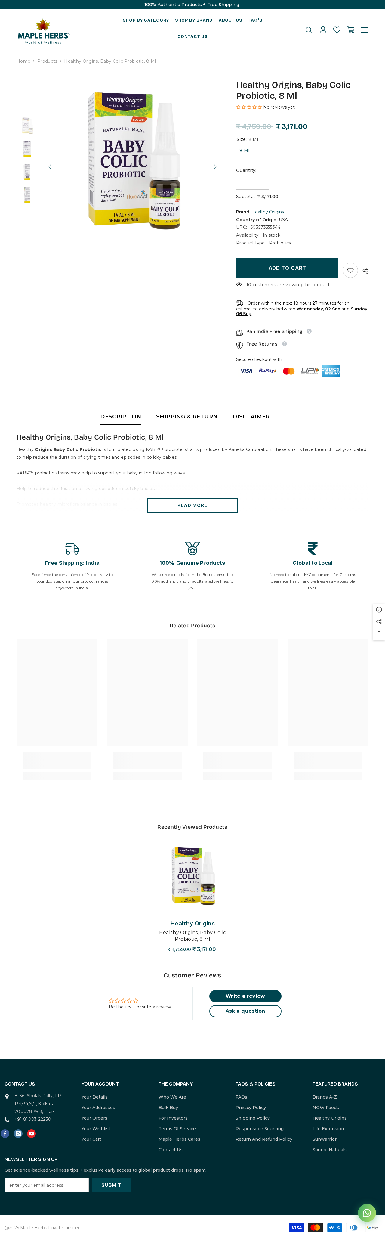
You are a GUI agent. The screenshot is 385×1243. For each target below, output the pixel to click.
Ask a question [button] (245, 1011)
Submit (111, 1185)
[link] (350, 270)
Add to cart (287, 268)
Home (23, 61)
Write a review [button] (245, 996)
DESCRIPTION (120, 416)
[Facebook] (5, 1133)
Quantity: (246, 170)
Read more (192, 505)
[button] (50, 161)
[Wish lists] (336, 29)
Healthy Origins (267, 212)
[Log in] (323, 29)
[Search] (309, 30)
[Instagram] (18, 1133)
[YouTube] (31, 1133)
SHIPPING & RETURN (186, 416)
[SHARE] (363, 270)
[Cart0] (350, 29)
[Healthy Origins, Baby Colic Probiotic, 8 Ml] (192, 876)
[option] (132, 161)
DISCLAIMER (251, 416)
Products (47, 61)
